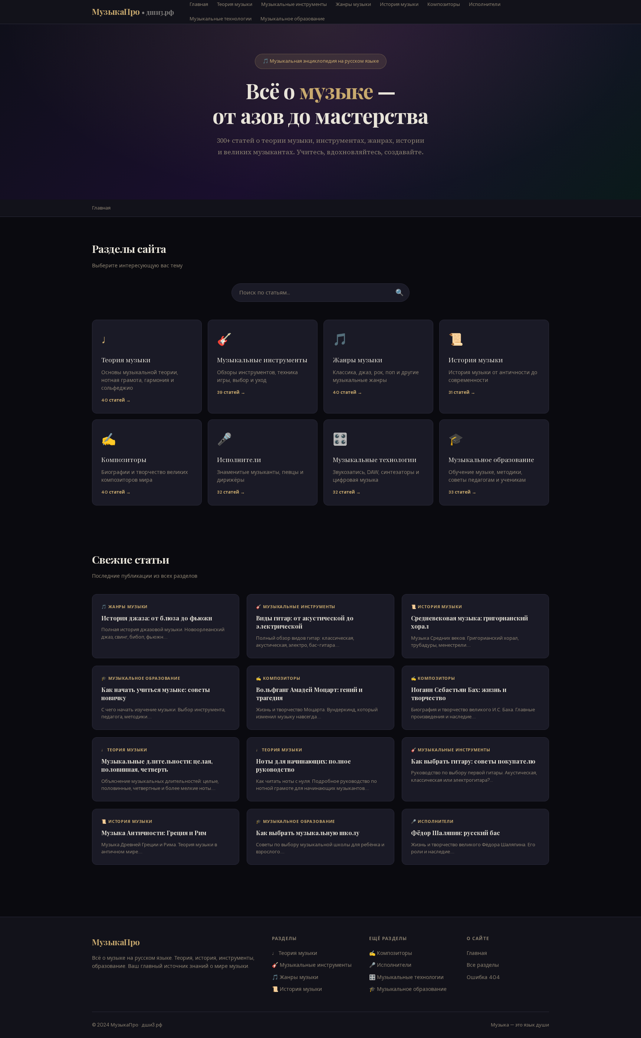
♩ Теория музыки (294, 953)
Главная (101, 208)
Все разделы (483, 965)
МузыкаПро (133, 11)
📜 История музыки (297, 989)
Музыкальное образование (292, 19)
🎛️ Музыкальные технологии (406, 977)
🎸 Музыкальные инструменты (312, 965)
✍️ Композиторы (390, 953)
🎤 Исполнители (390, 965)
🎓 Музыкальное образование (408, 989)
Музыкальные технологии (221, 19)
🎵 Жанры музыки (295, 977)
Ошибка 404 (483, 977)
